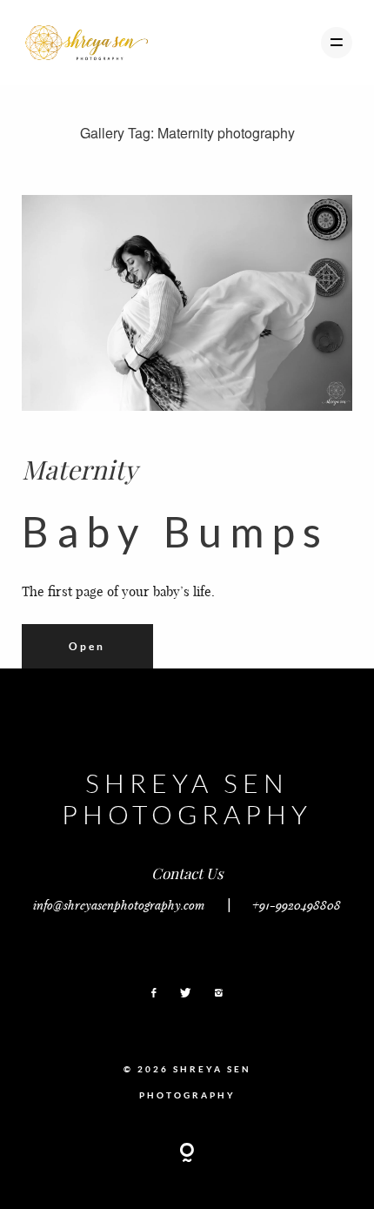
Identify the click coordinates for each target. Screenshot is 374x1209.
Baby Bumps (176, 531)
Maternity (79, 469)
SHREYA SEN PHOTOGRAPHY (187, 798)
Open (87, 646)
